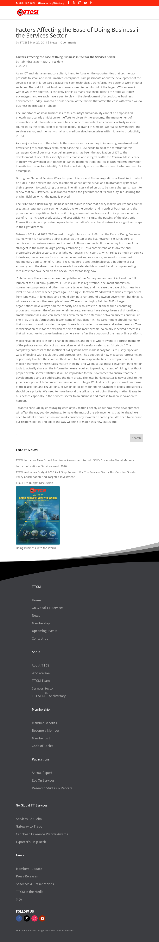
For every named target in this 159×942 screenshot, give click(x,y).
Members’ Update (29, 868)
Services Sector (43, 688)
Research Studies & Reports (52, 788)
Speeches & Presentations (35, 884)
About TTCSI (41, 665)
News (53, 42)
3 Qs (19, 899)
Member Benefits (44, 723)
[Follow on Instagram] (34, 918)
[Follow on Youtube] (42, 918)
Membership (41, 623)
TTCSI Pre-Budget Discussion (34, 483)
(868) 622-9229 (27, 3)
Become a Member (45, 730)
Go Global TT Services (47, 607)
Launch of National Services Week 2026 (41, 466)
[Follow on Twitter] (27, 918)
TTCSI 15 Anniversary (49, 694)
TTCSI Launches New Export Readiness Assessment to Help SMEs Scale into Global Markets (75, 460)
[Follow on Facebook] (19, 918)
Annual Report (42, 772)
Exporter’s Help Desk (31, 842)
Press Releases (27, 876)
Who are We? (41, 673)
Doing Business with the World (36, 548)
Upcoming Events (44, 630)
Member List (41, 738)
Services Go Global (29, 819)
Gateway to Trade (29, 826)
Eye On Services (43, 780)
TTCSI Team (41, 680)
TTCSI (23, 42)
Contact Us (40, 638)
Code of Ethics (42, 745)
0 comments (68, 42)
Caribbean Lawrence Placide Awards (42, 834)
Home (36, 600)
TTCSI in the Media (29, 891)
